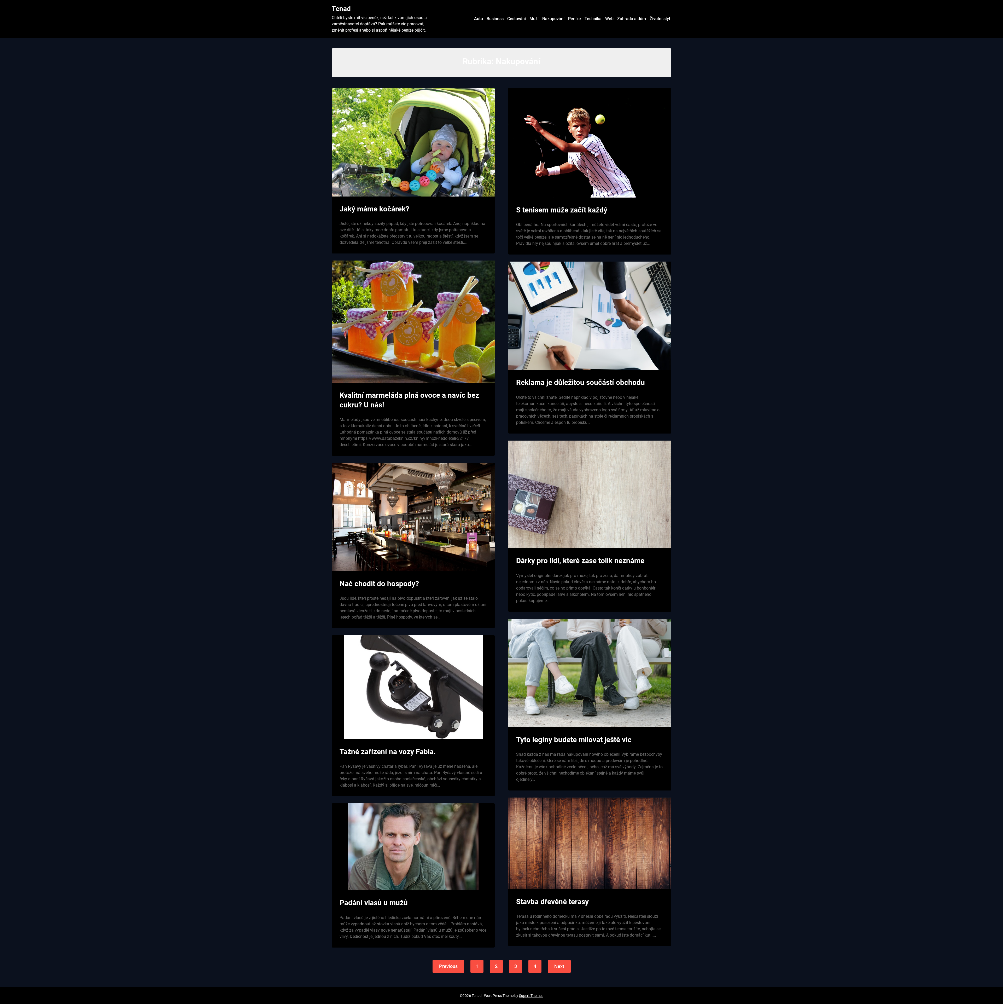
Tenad (341, 9)
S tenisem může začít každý (561, 210)
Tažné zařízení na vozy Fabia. (388, 751)
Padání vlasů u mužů (374, 902)
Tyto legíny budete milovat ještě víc (574, 739)
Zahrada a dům (631, 18)
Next (559, 966)
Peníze (574, 18)
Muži (534, 18)
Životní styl (660, 18)
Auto (478, 18)
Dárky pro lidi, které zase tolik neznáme (580, 560)
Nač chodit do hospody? (379, 583)
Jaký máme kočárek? (374, 209)
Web (609, 18)
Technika (593, 18)
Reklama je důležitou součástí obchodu (580, 382)
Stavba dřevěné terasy (552, 901)
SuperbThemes (531, 996)
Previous (448, 966)
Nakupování (553, 18)
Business (495, 18)
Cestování (516, 18)
